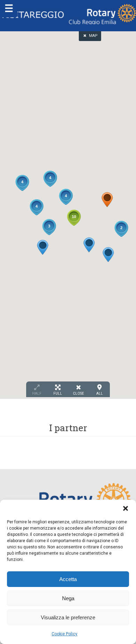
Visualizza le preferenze (68, 617)
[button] (125, 508)
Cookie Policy (64, 633)
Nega (68, 598)
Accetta (68, 579)
